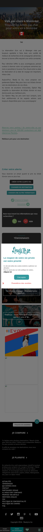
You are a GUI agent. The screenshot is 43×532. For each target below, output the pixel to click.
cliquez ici (8, 272)
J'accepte (21, 277)
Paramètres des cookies (21, 283)
